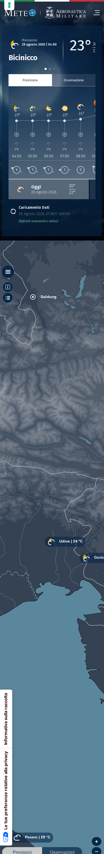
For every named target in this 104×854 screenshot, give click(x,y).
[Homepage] (20, 12)
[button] (46, 69)
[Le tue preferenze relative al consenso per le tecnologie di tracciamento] (9, 5)
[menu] (94, 12)
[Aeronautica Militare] (65, 13)
